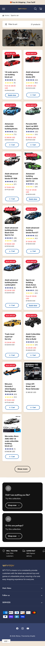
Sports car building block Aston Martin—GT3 (31, 283)
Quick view (12, 95)
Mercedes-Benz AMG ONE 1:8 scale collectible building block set (11, 441)
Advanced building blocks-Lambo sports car (32, 177)
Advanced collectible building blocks (11, 126)
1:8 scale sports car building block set (11, 74)
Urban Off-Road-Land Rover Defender (32, 386)
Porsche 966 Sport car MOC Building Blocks (32, 126)
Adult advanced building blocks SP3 (32, 74)
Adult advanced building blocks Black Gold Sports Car (11, 231)
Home (7, 15)
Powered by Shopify (28, 636)
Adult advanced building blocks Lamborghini (11, 282)
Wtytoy (18, 636)
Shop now (12, 505)
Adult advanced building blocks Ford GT (32, 230)
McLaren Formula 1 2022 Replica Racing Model (10, 387)
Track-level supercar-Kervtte (9, 336)
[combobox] (6, 641)
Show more (22, 469)
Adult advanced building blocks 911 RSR (11, 176)
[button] (3, 8)
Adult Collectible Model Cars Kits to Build (33, 336)
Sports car (15, 15)
